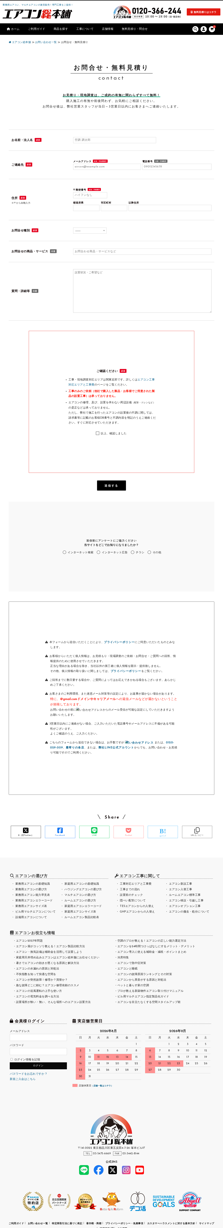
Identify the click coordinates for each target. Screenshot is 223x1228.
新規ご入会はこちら (23, 1079)
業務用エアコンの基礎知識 (32, 884)
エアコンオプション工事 (185, 906)
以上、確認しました (113, 433)
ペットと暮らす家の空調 (133, 985)
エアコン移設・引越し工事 (186, 900)
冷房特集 (123, 957)
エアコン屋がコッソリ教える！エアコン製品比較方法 (50, 946)
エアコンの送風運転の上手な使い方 (39, 991)
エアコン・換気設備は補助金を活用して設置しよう (49, 952)
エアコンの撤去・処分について (189, 911)
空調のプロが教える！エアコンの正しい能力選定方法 (151, 941)
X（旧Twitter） (26, 835)
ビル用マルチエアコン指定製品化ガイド (143, 996)
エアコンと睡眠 (127, 968)
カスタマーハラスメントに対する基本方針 (171, 1223)
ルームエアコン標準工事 (185, 895)
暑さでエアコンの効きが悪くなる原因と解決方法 (47, 963)
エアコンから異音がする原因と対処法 (141, 980)
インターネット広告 (114, 552)
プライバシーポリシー (119, 642)
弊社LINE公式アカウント (116, 747)
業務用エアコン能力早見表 (32, 895)
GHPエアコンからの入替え (137, 911)
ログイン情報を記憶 (26, 1059)
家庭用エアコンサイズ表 (80, 911)
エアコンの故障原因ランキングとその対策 (144, 974)
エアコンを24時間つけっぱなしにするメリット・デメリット (156, 946)
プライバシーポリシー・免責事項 (124, 1223)
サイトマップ (206, 1223)
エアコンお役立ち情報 (35, 933)
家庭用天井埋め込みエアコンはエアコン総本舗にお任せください (57, 957)
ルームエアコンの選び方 (80, 900)
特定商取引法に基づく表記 (67, 1223)
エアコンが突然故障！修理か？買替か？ (42, 980)
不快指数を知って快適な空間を (36, 974)
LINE (94, 835)
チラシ (139, 552)
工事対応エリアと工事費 (136, 884)
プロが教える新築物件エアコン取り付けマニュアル (150, 991)
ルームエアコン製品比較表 (81, 917)
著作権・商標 (93, 1223)
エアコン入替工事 (180, 889)
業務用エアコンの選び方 (31, 889)
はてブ (163, 836)
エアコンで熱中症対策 (131, 963)
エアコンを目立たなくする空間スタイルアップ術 (149, 1002)
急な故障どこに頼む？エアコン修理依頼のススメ (47, 985)
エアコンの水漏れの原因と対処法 (37, 968)
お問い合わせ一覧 (38, 1223)
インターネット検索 (80, 552)
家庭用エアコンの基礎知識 (81, 884)
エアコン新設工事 (180, 884)
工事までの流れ (130, 889)
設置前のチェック (131, 895)
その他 (156, 552)
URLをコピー (197, 835)
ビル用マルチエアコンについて (35, 911)
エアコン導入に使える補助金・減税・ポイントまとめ (151, 952)
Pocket (128, 835)
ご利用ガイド (16, 1223)
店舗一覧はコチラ (102, 1086)
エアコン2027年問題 (29, 941)
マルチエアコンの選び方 (80, 895)
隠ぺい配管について (133, 900)
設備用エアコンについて (31, 917)
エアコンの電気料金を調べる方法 (37, 996)
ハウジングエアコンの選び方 (83, 889)
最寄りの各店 (75, 747)
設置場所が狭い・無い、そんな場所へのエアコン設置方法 (53, 1002)
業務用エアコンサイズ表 (31, 906)
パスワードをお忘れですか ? (28, 1074)
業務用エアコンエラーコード (34, 900)
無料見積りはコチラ (205, 12)
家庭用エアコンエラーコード (83, 906)
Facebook (60, 835)
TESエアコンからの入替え (137, 906)
